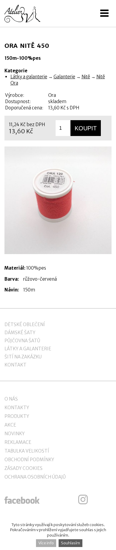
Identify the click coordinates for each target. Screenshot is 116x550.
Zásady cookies (23, 468)
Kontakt (15, 365)
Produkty (16, 416)
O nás (11, 399)
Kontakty (16, 407)
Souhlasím (70, 543)
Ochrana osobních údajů (35, 477)
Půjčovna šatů (22, 340)
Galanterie (64, 77)
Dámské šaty (19, 332)
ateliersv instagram (83, 499)
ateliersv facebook (22, 499)
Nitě (85, 77)
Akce (10, 425)
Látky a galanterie (28, 77)
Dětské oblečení (24, 324)
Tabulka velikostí (26, 451)
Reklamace (17, 442)
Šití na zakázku (23, 357)
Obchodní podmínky (29, 459)
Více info (46, 543)
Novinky (14, 433)
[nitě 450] (58, 200)
